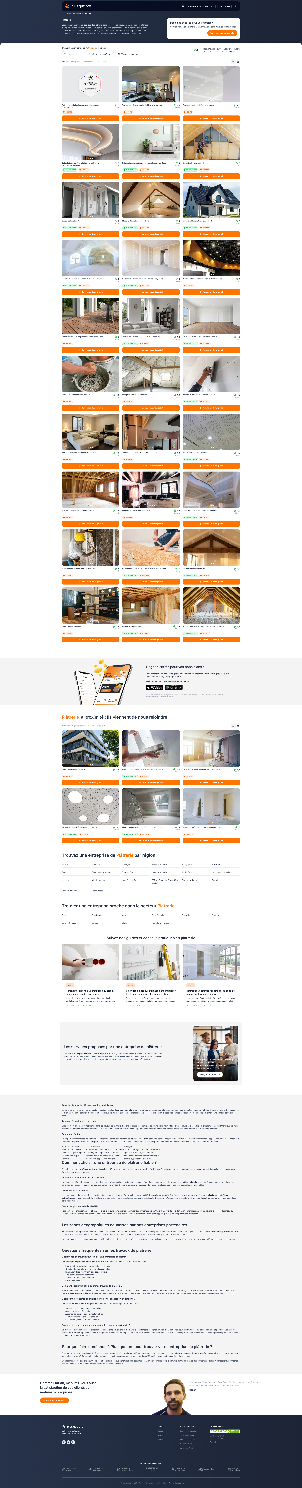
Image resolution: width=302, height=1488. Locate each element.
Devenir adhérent (186, 1448)
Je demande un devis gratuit (222, 33)
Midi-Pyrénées (98, 880)
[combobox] (76, 54)
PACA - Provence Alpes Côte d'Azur (165, 881)
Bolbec (95, 923)
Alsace (65, 864)
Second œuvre (78, 13)
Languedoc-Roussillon (222, 872)
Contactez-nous (186, 1444)
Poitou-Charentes (69, 891)
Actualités (161, 1439)
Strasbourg (97, 915)
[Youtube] (68, 1442)
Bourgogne (187, 864)
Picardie (215, 880)
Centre (65, 872)
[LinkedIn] (73, 1442)
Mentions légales (124, 1483)
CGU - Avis (138, 1483)
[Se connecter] (235, 6)
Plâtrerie (70, 985)
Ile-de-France (188, 872)
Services (161, 1435)
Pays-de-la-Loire (189, 880)
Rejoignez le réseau (208, 1074)
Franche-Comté (129, 872)
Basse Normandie (159, 864)
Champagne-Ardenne (101, 872)
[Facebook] (64, 1442)
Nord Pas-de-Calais (130, 880)
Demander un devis (187, 1439)
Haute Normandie (159, 872)
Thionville (186, 915)
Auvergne (126, 864)
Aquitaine (96, 864)
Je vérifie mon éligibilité (53, 1400)
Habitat (160, 1431)
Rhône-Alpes (97, 891)
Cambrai (215, 915)
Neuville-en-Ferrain (160, 923)
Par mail (213, 1442)
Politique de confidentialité (155, 1483)
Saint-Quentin (158, 915)
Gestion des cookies (176, 1483)
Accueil (68, 13)
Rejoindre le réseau (187, 1435)
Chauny (125, 923)
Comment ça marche (188, 1431)
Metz (124, 915)
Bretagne (216, 864)
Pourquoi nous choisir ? (198, 6)
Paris (64, 915)
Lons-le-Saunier (69, 923)
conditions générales (166, 697)
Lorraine (65, 880)
